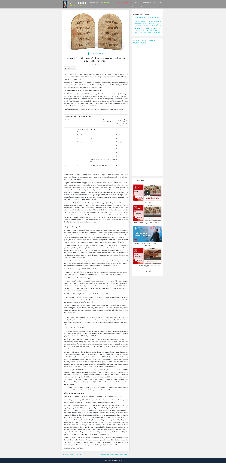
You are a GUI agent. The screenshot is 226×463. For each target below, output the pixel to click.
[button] (150, 203)
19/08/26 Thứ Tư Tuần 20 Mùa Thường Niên (147, 28)
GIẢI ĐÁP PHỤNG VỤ (97, 54)
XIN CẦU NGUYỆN (128, 6)
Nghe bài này (71, 68)
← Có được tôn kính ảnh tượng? (72, 454)
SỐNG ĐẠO (93, 6)
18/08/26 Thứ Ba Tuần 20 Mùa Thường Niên (147, 30)
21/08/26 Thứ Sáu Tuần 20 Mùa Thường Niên (148, 24)
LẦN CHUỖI (147, 2)
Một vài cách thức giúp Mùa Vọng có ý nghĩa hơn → (114, 454)
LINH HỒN (157, 2)
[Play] (147, 192)
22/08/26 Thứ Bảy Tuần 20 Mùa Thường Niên (148, 21)
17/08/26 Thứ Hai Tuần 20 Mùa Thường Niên (147, 32)
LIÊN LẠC (140, 6)
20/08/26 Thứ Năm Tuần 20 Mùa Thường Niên (148, 26)
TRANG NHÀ (94, 2)
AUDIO (137, 2)
